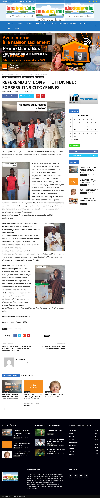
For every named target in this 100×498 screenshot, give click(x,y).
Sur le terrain (39, 77)
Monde (29, 24)
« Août (71, 139)
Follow (94, 155)
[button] (95, 26)
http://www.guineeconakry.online (23, 362)
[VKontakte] (93, 1)
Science (73, 24)
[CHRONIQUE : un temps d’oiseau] (40, 432)
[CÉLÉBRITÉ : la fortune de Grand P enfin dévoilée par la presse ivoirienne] (40, 442)
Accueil (11, 24)
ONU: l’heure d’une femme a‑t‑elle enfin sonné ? (89, 190)
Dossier (71, 451)
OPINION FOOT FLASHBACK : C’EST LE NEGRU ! (56, 450)
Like (95, 151)
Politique (40, 24)
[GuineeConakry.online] (50, 12)
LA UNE (24, 77)
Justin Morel (7, 91)
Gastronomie (13, 1)
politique (17, 328)
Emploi (4, 1)
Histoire (31, 1)
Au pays (19, 24)
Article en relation (11, 376)
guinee (10, 328)
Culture (51, 24)
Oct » (76, 139)
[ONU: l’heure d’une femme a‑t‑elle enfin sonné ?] (55, 386)
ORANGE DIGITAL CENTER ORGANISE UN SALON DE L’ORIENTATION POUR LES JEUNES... (88, 169)
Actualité (5, 77)
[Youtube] (96, 1)
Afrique (71, 448)
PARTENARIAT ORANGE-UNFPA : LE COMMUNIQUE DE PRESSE (52, 347)
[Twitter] (89, 1)
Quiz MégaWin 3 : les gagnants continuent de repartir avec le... (88, 200)
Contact (17, 28)
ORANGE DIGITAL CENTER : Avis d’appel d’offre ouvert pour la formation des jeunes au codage (16, 348)
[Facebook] (86, 1)
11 (83, 126)
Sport (82, 24)
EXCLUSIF (18, 77)
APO (9, 28)
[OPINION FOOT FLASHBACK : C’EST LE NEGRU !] (40, 452)
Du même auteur (27, 376)
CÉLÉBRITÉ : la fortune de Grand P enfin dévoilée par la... (55, 441)
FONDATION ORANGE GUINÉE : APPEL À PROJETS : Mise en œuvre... (88, 180)
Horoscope (23, 1)
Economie (62, 24)
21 (95, 130)
